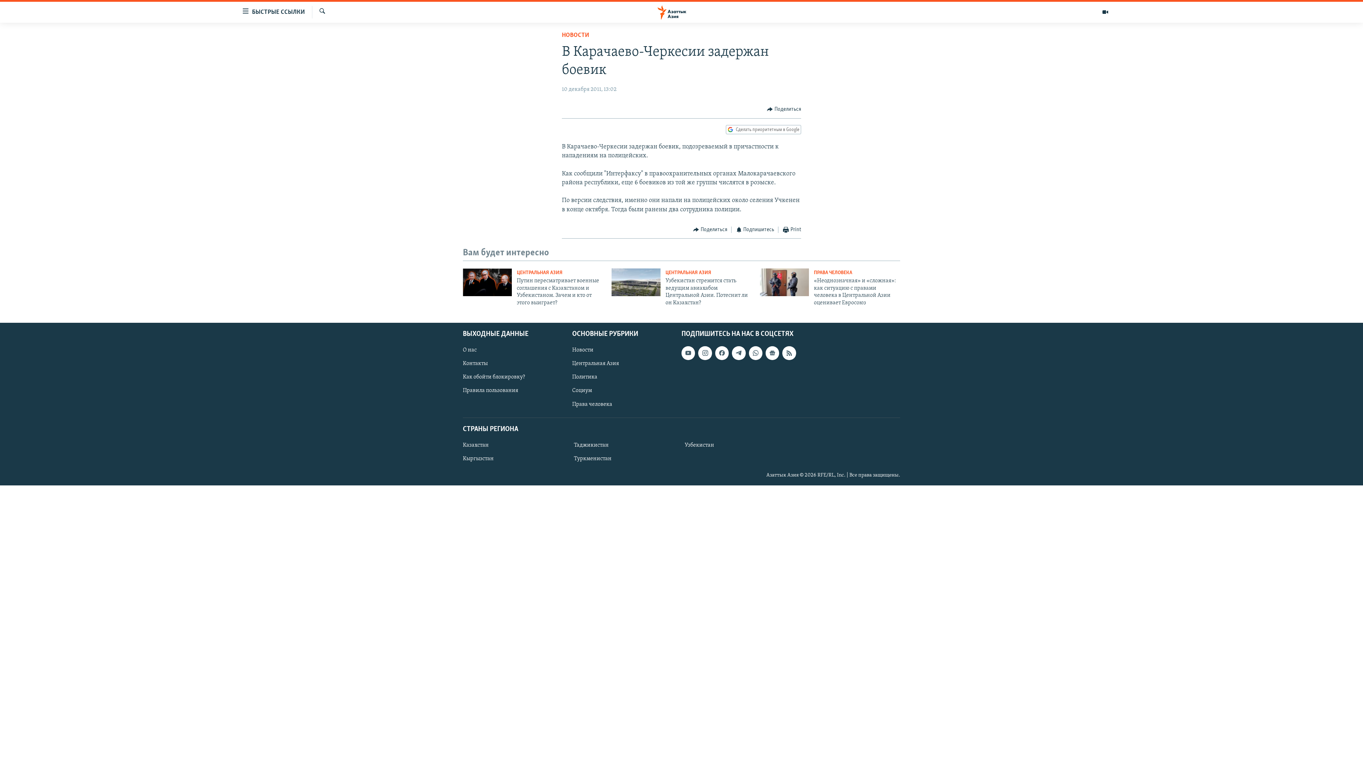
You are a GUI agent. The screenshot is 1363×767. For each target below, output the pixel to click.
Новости (575, 35)
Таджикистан (591, 445)
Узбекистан (699, 445)
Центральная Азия (540, 273)
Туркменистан (593, 459)
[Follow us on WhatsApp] (755, 353)
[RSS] (789, 353)
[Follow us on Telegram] (738, 353)
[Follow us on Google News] (772, 353)
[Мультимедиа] (1105, 12)
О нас (470, 350)
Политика (584, 377)
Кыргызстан (478, 459)
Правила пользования (490, 390)
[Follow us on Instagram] (705, 353)
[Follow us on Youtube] (688, 353)
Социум (582, 390)
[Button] (784, 109)
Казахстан (476, 445)
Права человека (833, 273)
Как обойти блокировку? (494, 377)
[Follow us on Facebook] (722, 353)
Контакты (475, 363)
